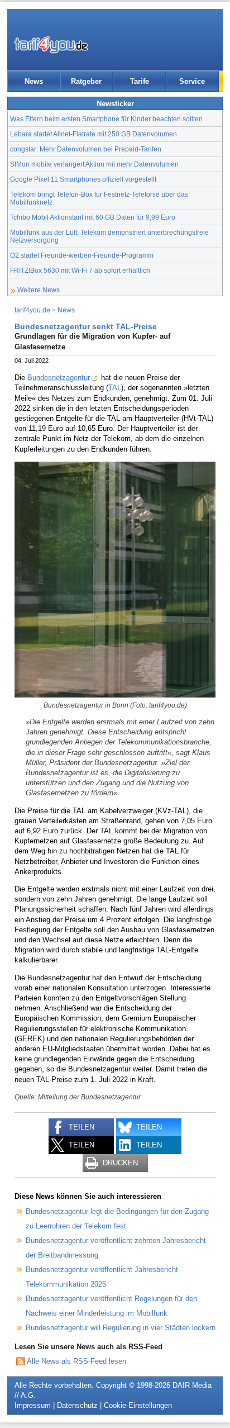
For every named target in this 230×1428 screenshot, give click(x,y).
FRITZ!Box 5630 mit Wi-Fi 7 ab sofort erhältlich (80, 270)
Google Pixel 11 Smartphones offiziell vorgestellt (83, 179)
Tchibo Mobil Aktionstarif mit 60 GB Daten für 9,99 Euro (92, 217)
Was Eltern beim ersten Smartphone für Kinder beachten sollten (106, 118)
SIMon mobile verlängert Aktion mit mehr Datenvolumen (94, 164)
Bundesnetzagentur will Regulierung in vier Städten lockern (120, 1327)
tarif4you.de (32, 310)
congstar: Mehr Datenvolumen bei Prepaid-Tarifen (85, 149)
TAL (114, 387)
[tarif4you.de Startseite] (51, 45)
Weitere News (38, 289)
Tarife (139, 81)
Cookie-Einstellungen (138, 1405)
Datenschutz (77, 1405)
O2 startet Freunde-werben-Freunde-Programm (82, 255)
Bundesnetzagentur (58, 377)
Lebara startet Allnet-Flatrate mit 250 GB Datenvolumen (93, 133)
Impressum (33, 1405)
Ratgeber (86, 81)
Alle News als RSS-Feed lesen (76, 1361)
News (34, 81)
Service (192, 81)
